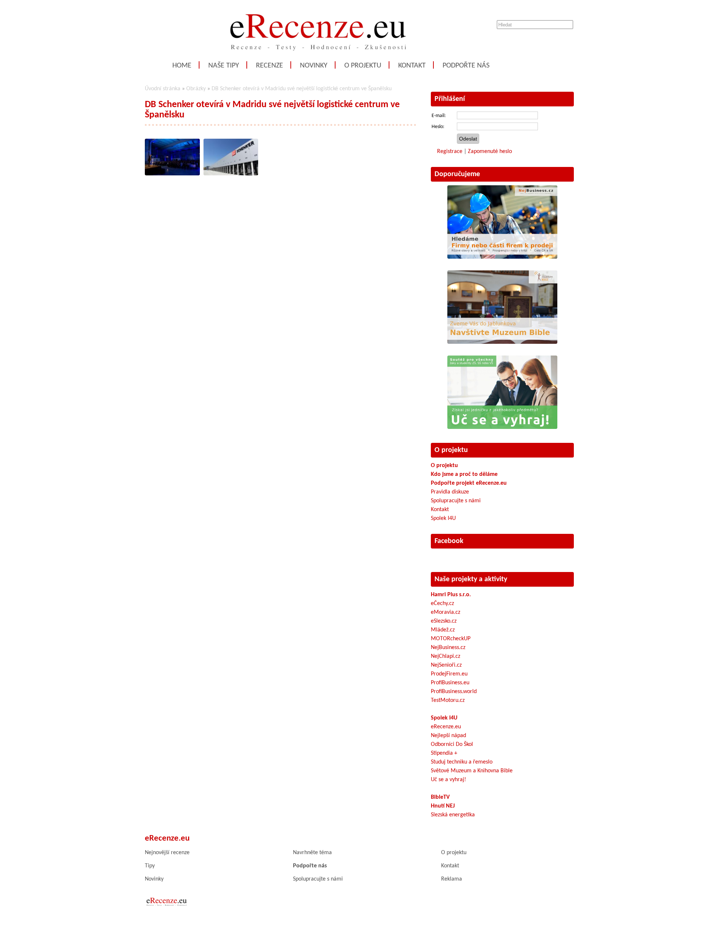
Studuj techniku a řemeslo (461, 762)
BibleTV (440, 797)
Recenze (269, 65)
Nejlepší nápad (448, 736)
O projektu (362, 65)
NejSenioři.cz (446, 665)
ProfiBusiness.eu (450, 683)
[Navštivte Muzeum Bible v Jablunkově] (502, 342)
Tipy (150, 866)
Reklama (451, 879)
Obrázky (196, 89)
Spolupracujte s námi (456, 501)
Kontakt (412, 65)
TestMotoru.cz (448, 700)
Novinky (313, 65)
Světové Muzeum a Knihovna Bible (472, 771)
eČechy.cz (442, 603)
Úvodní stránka (162, 89)
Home (181, 65)
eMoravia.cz (445, 612)
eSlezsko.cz (443, 621)
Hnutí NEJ (443, 806)
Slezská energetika (453, 815)
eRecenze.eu (446, 727)
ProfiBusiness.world (454, 692)
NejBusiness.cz (448, 648)
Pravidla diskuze (450, 492)
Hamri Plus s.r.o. (451, 595)
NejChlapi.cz (445, 656)
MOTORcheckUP (450, 639)
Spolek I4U (443, 518)
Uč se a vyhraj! (448, 780)
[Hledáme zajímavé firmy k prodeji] (502, 257)
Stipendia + (444, 753)
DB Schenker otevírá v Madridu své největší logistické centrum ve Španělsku (302, 89)
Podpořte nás (466, 65)
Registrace (449, 151)
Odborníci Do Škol (452, 744)
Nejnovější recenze (167, 853)
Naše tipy (223, 65)
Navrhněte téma (312, 853)
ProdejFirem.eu (449, 674)
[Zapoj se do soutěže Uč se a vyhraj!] (502, 427)
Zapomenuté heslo (490, 151)
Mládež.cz (443, 630)
